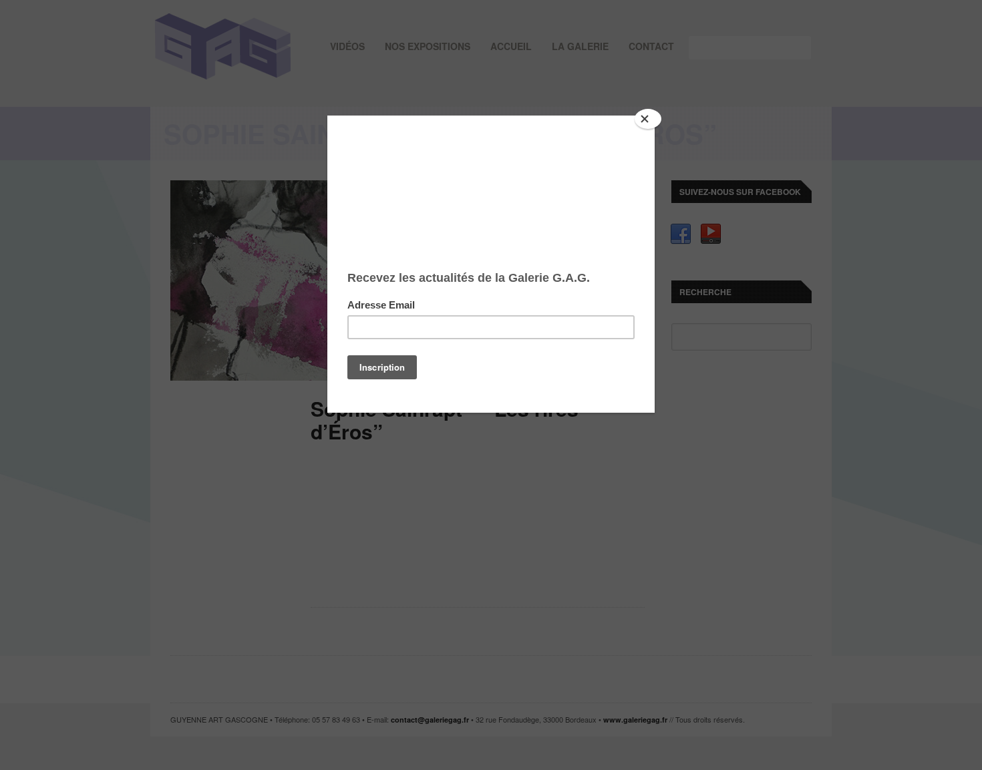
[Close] (648, 119)
